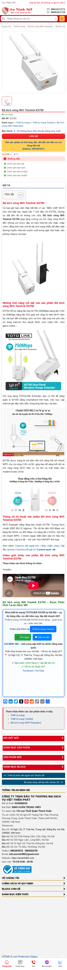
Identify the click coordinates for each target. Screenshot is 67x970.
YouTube (39, 670)
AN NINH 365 (11, 644)
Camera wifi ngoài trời (27, 545)
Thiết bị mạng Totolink (43, 122)
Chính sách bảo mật (15, 164)
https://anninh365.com (23, 858)
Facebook (28, 670)
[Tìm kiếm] (3, 18)
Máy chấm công (50, 545)
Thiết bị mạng (19, 26)
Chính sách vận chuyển (17, 175)
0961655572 (58, 9)
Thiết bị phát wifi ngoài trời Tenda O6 (25, 775)
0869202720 (58, 12)
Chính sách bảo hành (16, 168)
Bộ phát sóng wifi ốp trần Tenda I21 (42, 782)
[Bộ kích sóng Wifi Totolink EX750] (33, 62)
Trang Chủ (6, 26)
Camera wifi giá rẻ (25, 549)
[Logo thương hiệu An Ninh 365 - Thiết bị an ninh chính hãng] (17, 11)
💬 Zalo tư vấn (42, 637)
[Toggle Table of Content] (19, 195)
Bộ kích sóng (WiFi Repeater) (40, 26)
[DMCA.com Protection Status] (19, 956)
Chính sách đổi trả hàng (17, 172)
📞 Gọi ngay (23, 637)
